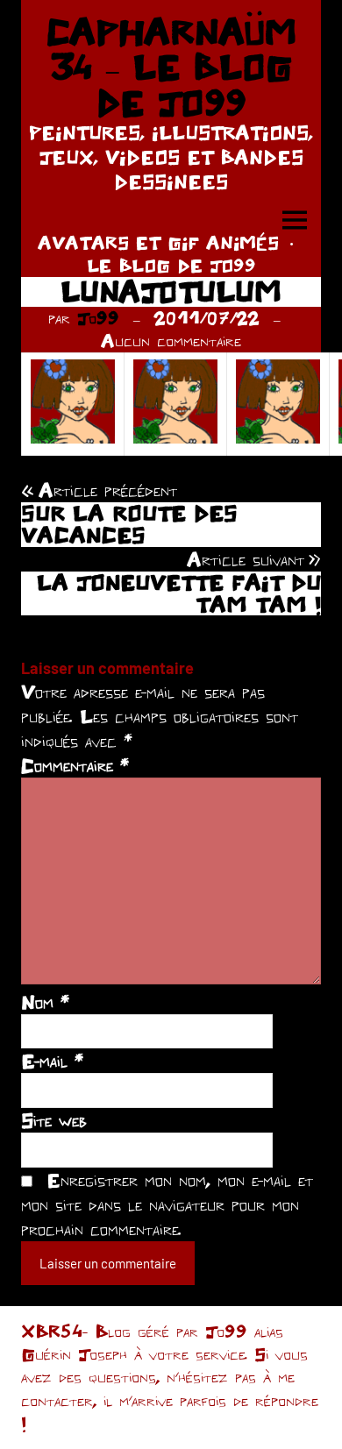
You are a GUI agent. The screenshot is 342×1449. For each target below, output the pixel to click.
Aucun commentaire (171, 340)
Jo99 (98, 318)
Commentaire (75, 765)
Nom (45, 1002)
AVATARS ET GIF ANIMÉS (158, 242)
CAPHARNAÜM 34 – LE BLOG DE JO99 (171, 67)
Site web (54, 1120)
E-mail (52, 1060)
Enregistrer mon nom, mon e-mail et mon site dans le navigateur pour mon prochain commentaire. (167, 1204)
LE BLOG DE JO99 (171, 265)
